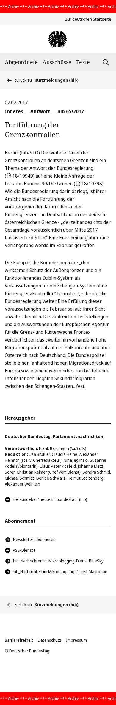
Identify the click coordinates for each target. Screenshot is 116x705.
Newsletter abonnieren (34, 539)
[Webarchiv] (58, 39)
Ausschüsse (57, 62)
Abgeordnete (21, 62)
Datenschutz (49, 640)
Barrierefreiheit (19, 640)
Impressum (76, 640)
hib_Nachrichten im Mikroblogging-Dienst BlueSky (58, 561)
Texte (83, 62)
